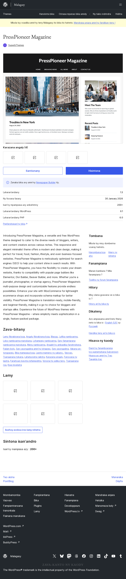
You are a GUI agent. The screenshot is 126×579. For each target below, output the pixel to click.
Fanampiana (71, 500)
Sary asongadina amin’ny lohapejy (33, 348)
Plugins (38, 505)
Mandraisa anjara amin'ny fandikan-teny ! (94, 22)
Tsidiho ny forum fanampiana (103, 279)
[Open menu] (121, 4)
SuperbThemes (16, 45)
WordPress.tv (74, 511)
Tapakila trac (95, 359)
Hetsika (99, 500)
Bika (36, 500)
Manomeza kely (105, 505)
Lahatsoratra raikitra (34, 357)
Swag (100, 511)
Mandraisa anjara (105, 495)
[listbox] (43, 402)
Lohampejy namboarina (44, 340)
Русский (93, 326)
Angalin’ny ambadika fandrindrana (64, 344)
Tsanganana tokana (13, 357)
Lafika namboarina (68, 336)
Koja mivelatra (15, 365)
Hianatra (69, 495)
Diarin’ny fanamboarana (101, 348)
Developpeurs (72, 505)
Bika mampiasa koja (25, 352)
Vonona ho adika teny (54, 361)
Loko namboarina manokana (17, 340)
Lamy (37, 511)
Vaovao (68, 352)
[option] (15, 391)
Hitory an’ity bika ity (99, 304)
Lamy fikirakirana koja (14, 336)
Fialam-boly (9, 348)
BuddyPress (11, 542)
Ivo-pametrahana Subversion (103, 352)
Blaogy (54, 336)
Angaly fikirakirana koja (38, 336)
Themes (7, 14)
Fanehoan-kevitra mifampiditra (25, 361)
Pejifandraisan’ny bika (14, 223)
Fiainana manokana (14, 515)
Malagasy (15, 556)
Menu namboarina (36, 344)
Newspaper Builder (46, 182)
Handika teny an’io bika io (102, 333)
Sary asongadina (60, 348)
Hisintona (94, 170)
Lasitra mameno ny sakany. (49, 352)
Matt (7, 531)
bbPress (9, 536)
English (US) (111, 322)
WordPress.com (13, 526)
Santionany (33, 170)
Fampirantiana (42, 495)
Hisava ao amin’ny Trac (100, 355)
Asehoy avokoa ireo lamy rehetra (22, 430)
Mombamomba (11, 495)
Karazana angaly (54, 357)
